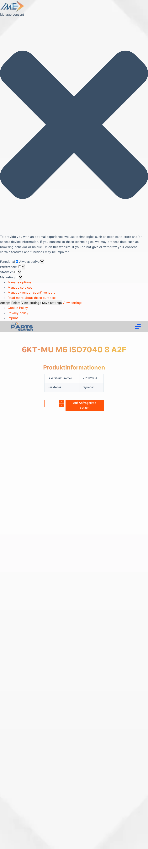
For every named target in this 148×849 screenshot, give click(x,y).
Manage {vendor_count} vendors (31, 292)
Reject (15, 303)
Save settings (52, 303)
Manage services (20, 287)
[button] (74, 125)
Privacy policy (18, 313)
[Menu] (138, 326)
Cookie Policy (18, 308)
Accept (5, 303)
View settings (31, 303)
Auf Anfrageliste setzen (84, 405)
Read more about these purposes (32, 298)
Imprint (13, 318)
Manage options (19, 282)
